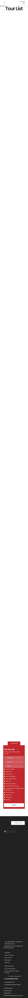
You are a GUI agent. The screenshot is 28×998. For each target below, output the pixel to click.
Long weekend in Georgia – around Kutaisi (11, 405)
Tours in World (8, 957)
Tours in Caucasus (9, 955)
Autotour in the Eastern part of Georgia (13, 114)
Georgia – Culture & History (12, 295)
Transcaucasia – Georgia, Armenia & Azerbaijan (12, 625)
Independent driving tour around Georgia (13, 368)
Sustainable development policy (12, 984)
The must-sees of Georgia (11, 551)
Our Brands (7, 952)
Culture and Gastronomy (10, 150)
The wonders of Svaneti (13, 587)
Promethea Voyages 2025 (15, 976)
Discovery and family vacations (13, 223)
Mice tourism (7, 960)
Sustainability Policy (9, 982)
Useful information (9, 966)
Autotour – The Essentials (10, 78)
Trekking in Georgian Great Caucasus (13, 698)
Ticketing (6, 962)
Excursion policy (8, 990)
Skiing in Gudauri (11, 478)
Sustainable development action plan (13, 995)
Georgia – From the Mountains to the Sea (13, 331)
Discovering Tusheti (12, 185)
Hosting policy (7, 993)
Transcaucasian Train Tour (13, 661)
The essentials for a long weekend (12, 515)
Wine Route (9, 733)
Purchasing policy (8, 988)
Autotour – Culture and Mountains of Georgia (13, 41)
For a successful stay (9, 968)
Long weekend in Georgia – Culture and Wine (13, 442)
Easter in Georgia (11, 258)
